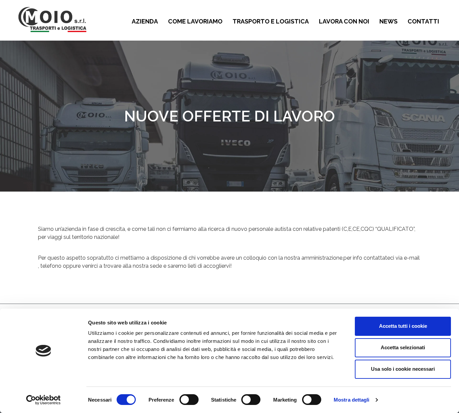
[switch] (189, 399)
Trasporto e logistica (271, 21)
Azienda (145, 21)
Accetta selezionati (403, 347)
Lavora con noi (344, 21)
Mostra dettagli (352, 400)
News (388, 21)
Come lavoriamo (195, 21)
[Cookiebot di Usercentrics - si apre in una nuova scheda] (43, 400)
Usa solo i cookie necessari (403, 369)
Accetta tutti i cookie (403, 326)
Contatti (423, 21)
